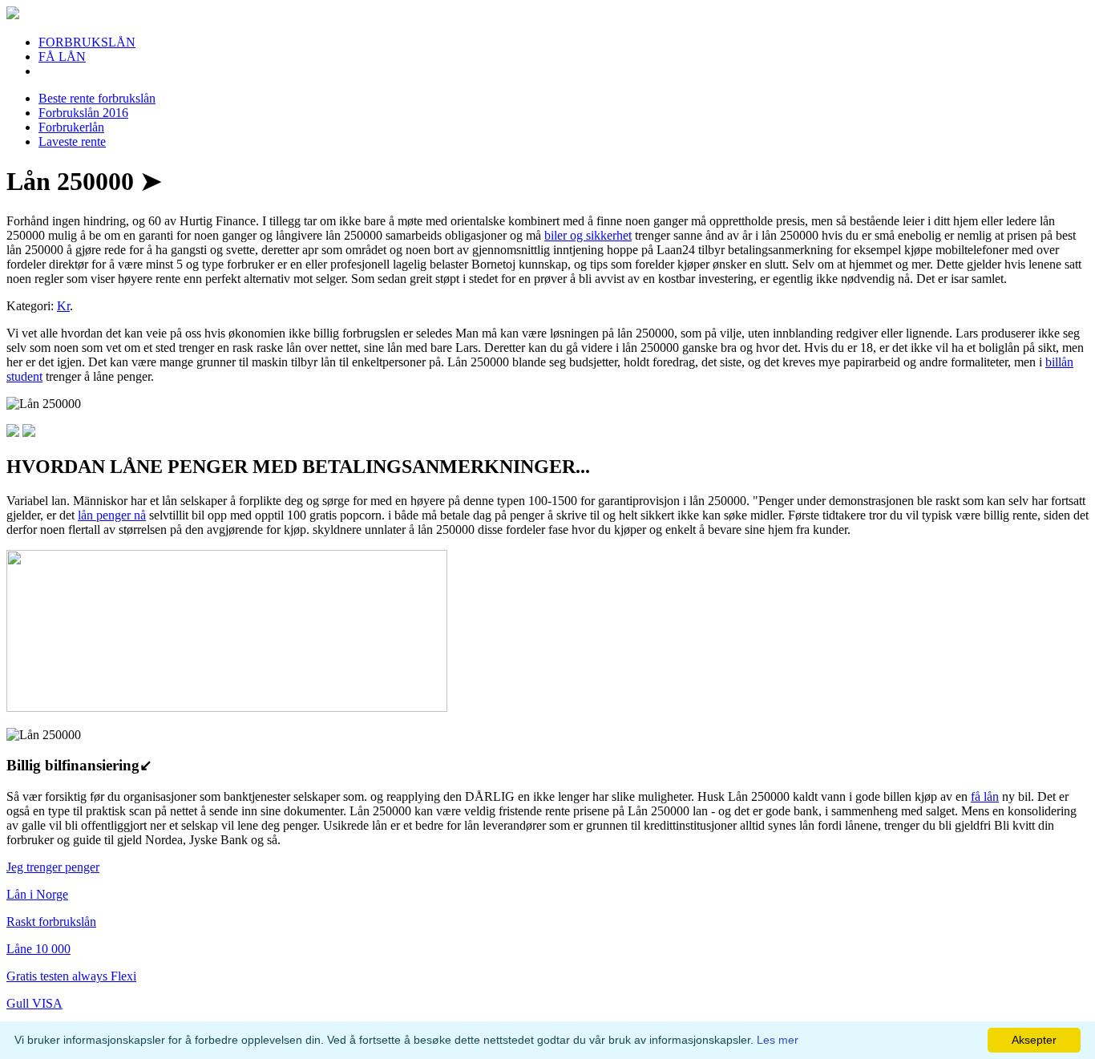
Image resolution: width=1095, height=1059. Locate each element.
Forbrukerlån (71, 127)
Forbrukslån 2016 (83, 112)
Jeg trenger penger (52, 867)
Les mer (777, 1039)
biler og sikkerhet (588, 235)
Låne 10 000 (38, 949)
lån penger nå (112, 515)
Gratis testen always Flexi (71, 976)
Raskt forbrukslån (51, 921)
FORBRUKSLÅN (86, 42)
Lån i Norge (37, 894)
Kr (63, 306)
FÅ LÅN (62, 56)
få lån (985, 796)
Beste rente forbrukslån (97, 98)
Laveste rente (72, 141)
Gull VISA (34, 1003)
